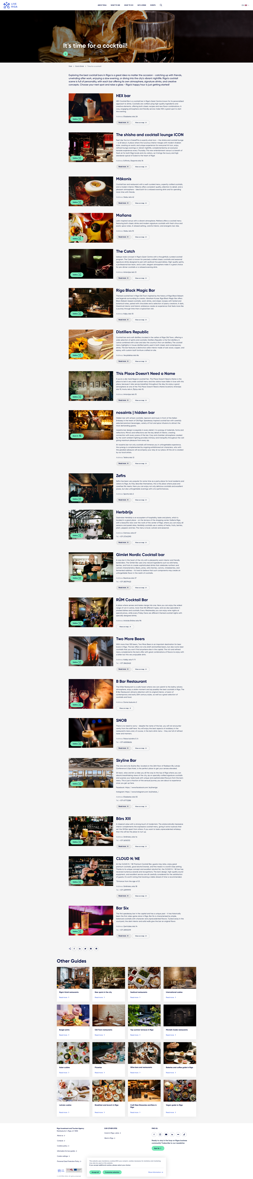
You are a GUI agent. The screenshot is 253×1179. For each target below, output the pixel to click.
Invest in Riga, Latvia (111, 1133)
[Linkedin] (172, 1134)
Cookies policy (62, 1146)
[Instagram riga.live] (160, 1134)
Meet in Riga (108, 1138)
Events (153, 5)
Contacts (60, 1141)
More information (154, 1172)
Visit (70, 66)
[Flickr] (178, 1134)
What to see (115, 5)
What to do (128, 5)
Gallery (75, 119)
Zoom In (75, 436)
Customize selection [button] (112, 1172)
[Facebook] (154, 1134)
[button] (161, 5)
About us (60, 1135)
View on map (139, 122)
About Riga (102, 5)
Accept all (95, 1172)
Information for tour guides (66, 1151)
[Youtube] (166, 1134)
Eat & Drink (142, 5)
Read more (122, 122)
